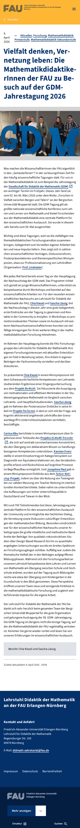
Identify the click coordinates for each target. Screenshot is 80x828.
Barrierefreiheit (52, 771)
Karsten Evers (62, 451)
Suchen (58, 824)
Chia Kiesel (37, 303)
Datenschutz (30, 771)
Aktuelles (26, 35)
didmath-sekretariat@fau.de (31, 750)
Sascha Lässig (58, 303)
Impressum (11, 771)
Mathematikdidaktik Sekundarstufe (53, 40)
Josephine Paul (57, 469)
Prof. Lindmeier (32, 267)
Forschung (40, 35)
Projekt (25, 388)
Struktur (17, 824)
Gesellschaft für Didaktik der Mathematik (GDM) (38, 186)
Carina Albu (11, 433)
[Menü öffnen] (74, 9)
